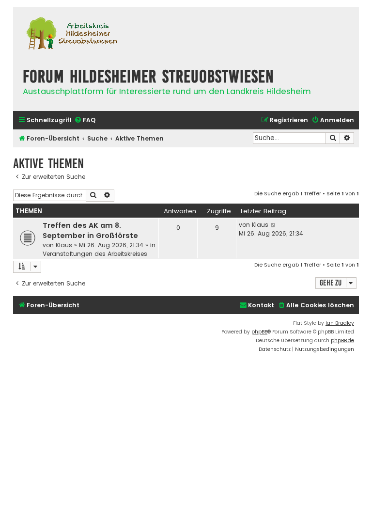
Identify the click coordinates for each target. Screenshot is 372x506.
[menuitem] (84, 120)
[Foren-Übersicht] (71, 35)
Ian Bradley (340, 323)
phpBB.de (342, 340)
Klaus (64, 245)
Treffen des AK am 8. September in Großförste (90, 230)
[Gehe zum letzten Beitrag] (273, 225)
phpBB (259, 331)
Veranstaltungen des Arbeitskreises (95, 254)
